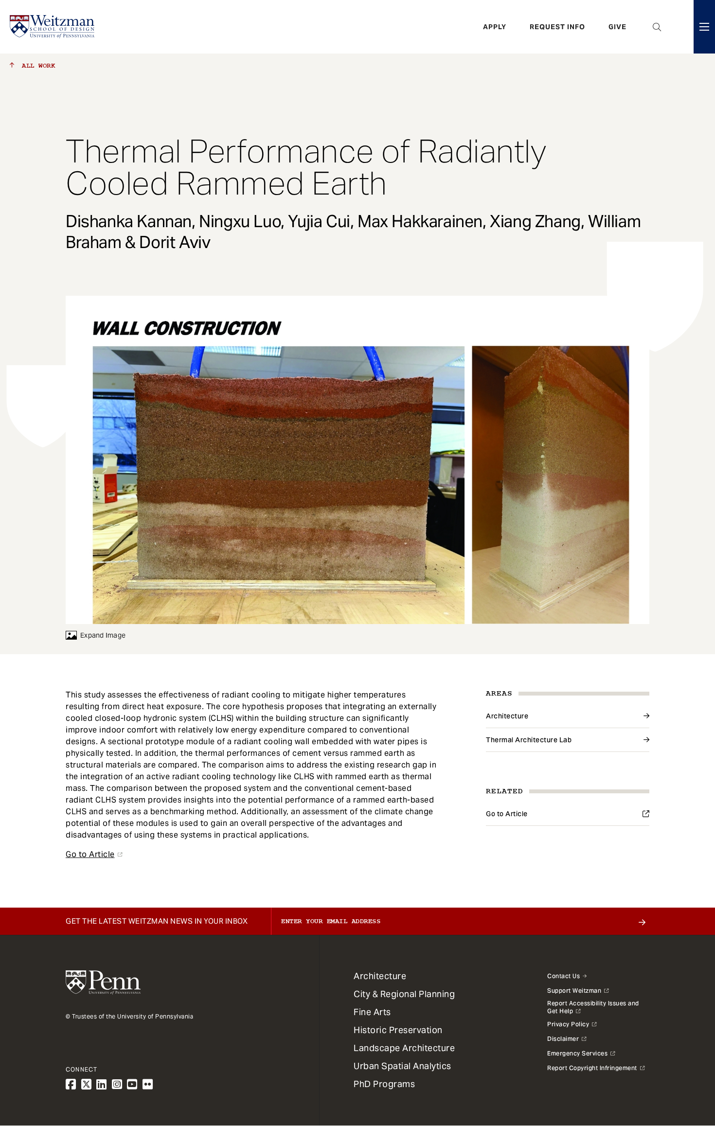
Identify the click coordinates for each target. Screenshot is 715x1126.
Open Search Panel (657, 26)
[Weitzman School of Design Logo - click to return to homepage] (52, 26)
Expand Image (102, 635)
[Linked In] (101, 1084)
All (36, 66)
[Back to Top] (682, 1066)
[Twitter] (86, 1084)
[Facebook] (71, 1084)
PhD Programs (384, 1084)
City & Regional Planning (404, 994)
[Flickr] (148, 1084)
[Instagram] (117, 1084)
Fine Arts (372, 1012)
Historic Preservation (398, 1030)
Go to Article (507, 813)
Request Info (557, 26)
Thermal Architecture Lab (529, 739)
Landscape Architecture (404, 1048)
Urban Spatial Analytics (402, 1066)
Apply (494, 26)
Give (617, 26)
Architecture (507, 716)
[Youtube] (132, 1084)
